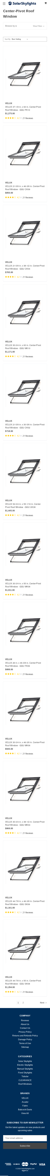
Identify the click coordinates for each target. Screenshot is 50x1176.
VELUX (25, 1098)
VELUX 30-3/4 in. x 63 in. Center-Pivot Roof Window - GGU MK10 (23, 347)
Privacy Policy (25, 1032)
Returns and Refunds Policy (25, 1036)
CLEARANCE (25, 1080)
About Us (25, 1024)
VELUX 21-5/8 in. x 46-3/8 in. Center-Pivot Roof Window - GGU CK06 (25, 188)
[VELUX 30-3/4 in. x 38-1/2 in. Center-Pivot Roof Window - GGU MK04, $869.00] (25, 789)
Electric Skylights (25, 1065)
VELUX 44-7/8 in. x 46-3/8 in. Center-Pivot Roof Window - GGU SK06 (25, 903)
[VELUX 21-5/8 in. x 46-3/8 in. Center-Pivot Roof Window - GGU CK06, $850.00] (25, 153)
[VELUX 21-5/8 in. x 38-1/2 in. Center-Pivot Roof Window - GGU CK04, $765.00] (25, 233)
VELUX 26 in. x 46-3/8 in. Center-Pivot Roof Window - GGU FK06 (23, 664)
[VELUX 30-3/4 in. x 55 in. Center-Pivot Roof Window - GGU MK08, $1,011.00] (25, 551)
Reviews (25, 1020)
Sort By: (8, 39)
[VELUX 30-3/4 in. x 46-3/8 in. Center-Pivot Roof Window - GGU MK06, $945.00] (25, 709)
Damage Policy (25, 1039)
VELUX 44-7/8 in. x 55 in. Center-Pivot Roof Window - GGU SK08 (23, 982)
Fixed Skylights (25, 1073)
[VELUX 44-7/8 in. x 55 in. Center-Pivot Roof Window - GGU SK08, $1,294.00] (25, 948)
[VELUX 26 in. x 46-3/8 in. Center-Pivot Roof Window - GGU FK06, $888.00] (25, 630)
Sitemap (25, 1047)
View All (25, 1113)
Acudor (25, 1102)
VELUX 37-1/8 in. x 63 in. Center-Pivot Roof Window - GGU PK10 (23, 108)
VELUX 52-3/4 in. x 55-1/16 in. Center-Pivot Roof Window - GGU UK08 (23, 505)
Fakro (25, 1106)
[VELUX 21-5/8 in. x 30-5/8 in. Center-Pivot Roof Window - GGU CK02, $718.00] (25, 392)
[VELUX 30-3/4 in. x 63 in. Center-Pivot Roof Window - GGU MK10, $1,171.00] (25, 312)
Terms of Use (25, 1043)
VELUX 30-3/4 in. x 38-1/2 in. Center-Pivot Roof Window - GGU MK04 (25, 823)
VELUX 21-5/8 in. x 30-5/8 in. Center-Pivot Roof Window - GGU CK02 (25, 426)
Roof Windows (25, 1084)
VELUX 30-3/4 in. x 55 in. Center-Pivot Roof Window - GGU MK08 (23, 585)
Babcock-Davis (25, 1109)
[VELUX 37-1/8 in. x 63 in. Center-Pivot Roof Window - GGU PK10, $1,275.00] (25, 74)
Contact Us (25, 1028)
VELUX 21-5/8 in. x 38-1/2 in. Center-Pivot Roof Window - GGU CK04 (25, 267)
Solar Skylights (25, 1061)
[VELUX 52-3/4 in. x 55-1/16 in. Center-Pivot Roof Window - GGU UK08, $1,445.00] (25, 471)
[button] (25, 26)
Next (42, 1003)
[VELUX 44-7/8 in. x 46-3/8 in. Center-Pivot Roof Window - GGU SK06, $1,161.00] (25, 868)
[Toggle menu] (4, 3)
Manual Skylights (25, 1069)
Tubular (25, 1076)
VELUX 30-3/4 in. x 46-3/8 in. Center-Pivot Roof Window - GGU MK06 (25, 744)
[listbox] (20, 39)
